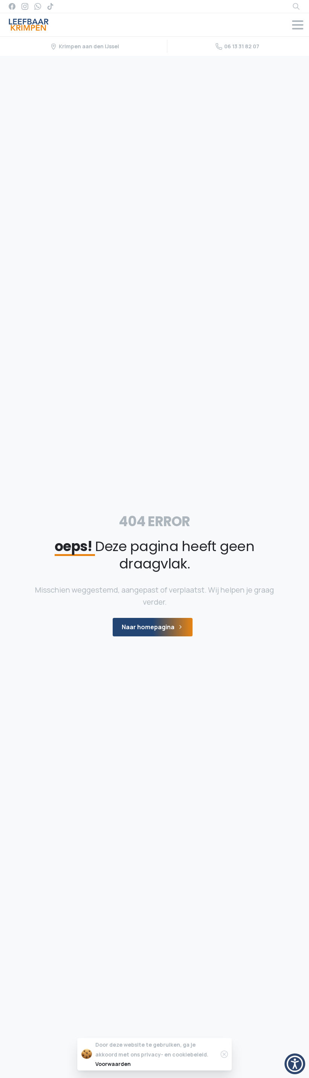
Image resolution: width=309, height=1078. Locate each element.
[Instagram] (24, 6)
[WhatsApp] (37, 6)
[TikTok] (50, 6)
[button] (295, 1063)
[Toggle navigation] (297, 24)
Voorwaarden (113, 1063)
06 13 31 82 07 (241, 46)
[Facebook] (12, 6)
